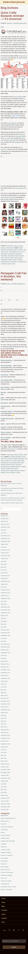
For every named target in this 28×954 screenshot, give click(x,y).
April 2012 (4, 692)
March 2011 (4, 727)
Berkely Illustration (6, 360)
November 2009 (5, 772)
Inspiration (4, 844)
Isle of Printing (5, 387)
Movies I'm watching (6, 855)
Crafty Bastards (18, 96)
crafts (6, 251)
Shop (3, 902)
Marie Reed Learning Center (16, 255)
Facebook (18, 931)
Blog (3, 906)
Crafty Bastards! (19, 42)
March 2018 (4, 573)
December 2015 (5, 607)
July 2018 (3, 561)
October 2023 (5, 518)
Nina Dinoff (4, 403)
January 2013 (5, 667)
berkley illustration (16, 456)
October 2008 (5, 809)
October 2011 (4, 707)
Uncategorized (5, 884)
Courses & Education (7, 827)
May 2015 (3, 624)
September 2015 (5, 612)
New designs (4, 858)
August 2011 (4, 712)
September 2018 (5, 555)
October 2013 (5, 650)
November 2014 (5, 632)
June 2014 (4, 638)
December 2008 (5, 804)
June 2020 (4, 533)
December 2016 (5, 590)
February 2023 (5, 524)
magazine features (6, 852)
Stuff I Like (4, 878)
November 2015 (5, 610)
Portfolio (4, 910)
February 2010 (5, 764)
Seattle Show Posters (7, 418)
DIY (22, 251)
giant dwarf (11, 253)
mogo (2, 257)
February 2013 (5, 664)
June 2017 (4, 587)
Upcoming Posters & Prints (8, 886)
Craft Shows (9, 245)
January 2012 (5, 698)
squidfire (19, 259)
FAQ (3, 922)
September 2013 (5, 652)
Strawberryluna (14, 2)
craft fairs (20, 249)
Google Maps (15, 115)
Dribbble (9, 931)
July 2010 (3, 749)
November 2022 (5, 527)
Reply (18, 472)
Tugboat (3, 427)
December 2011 (5, 701)
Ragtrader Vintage (6, 411)
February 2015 (5, 630)
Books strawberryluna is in (8, 818)
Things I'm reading (6, 881)
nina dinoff (18, 464)
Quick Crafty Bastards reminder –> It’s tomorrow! (12, 15)
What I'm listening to (6, 889)
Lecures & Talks (5, 849)
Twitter (14, 931)
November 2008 (5, 806)
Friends (15, 460)
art (9, 456)
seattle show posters (12, 468)
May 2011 (3, 721)
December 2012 (5, 670)
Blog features (4, 815)
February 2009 (5, 798)
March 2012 (4, 695)
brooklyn (9, 458)
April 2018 (4, 570)
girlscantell (12, 140)
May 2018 (3, 567)
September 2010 (5, 744)
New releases (5, 866)
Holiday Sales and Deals (8, 841)
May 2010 (3, 755)
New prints (4, 864)
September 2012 (5, 678)
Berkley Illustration (20, 136)
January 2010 (5, 767)
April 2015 (4, 627)
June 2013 (4, 655)
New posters (4, 861)
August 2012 (4, 681)
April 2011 (3, 724)
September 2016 (5, 598)
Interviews (4, 847)
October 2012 (5, 675)
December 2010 (5, 735)
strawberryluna (22, 23)
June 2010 (4, 752)
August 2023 (4, 521)
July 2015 (3, 618)
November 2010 (5, 738)
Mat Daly (3, 392)
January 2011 (4, 732)
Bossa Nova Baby (6, 365)
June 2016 (4, 601)
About (4, 914)
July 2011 (3, 715)
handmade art (5, 462)
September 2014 (5, 635)
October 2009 (5, 775)
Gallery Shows (5, 838)
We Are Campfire (6, 437)
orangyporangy (5, 466)
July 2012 (3, 684)
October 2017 (5, 578)
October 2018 (5, 553)
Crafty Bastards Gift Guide (8, 197)
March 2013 (4, 661)
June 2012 (4, 687)
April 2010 (4, 758)
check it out (14, 449)
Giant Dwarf (4, 374)
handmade (4, 255)
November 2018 (5, 550)
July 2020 (3, 530)
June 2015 (4, 621)
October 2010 (5, 741)
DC (19, 251)
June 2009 (4, 787)
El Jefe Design (9, 138)
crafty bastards (13, 251)
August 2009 (4, 781)
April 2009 (4, 792)
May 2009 (3, 789)
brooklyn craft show (18, 458)
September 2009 (5, 778)
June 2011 (4, 718)
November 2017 (5, 575)
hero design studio (14, 462)
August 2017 (4, 584)
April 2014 (4, 641)
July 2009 (3, 784)
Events (3, 832)
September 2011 (5, 709)
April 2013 (4, 658)
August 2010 (4, 747)
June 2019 (4, 547)
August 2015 (4, 615)
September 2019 (5, 541)
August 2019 (4, 544)
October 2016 (5, 595)
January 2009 (5, 801)
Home (4, 898)
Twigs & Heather (6, 432)
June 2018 (4, 564)
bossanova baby (12, 249)
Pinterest (23, 931)
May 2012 (3, 689)
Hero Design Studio (7, 380)
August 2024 (4, 515)
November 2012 (5, 672)
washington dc (14, 261)
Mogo (2, 142)
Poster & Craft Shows (7, 247)
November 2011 (5, 704)
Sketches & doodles (6, 875)
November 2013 (5, 647)
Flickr (5, 931)
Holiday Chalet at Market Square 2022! (12, 503)
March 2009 (4, 795)
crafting (7, 460)
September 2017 (5, 581)
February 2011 (5, 729)
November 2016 (5, 592)
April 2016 (4, 604)
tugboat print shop (15, 470)
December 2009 (5, 769)
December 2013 (5, 644)
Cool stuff (3, 824)
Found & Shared (5, 835)
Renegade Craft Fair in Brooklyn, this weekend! (13, 276)
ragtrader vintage (15, 466)
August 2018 (4, 558)
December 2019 (5, 535)
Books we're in (5, 821)
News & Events (18, 245)
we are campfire (10, 472)
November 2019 (5, 538)
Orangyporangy (6, 406)
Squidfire (17, 142)
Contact (4, 918)
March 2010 (4, 761)
